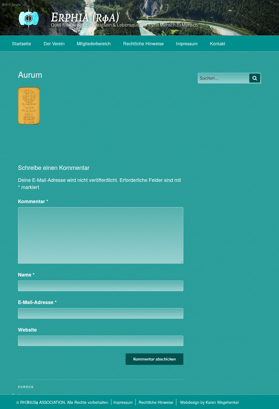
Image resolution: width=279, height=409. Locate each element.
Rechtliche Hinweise (143, 43)
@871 (11, 4)
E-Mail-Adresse (37, 302)
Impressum (187, 43)
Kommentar (33, 201)
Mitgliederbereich (94, 43)
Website (27, 329)
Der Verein (54, 43)
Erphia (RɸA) (85, 18)
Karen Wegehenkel (222, 402)
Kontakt (217, 43)
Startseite (21, 43)
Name (26, 274)
